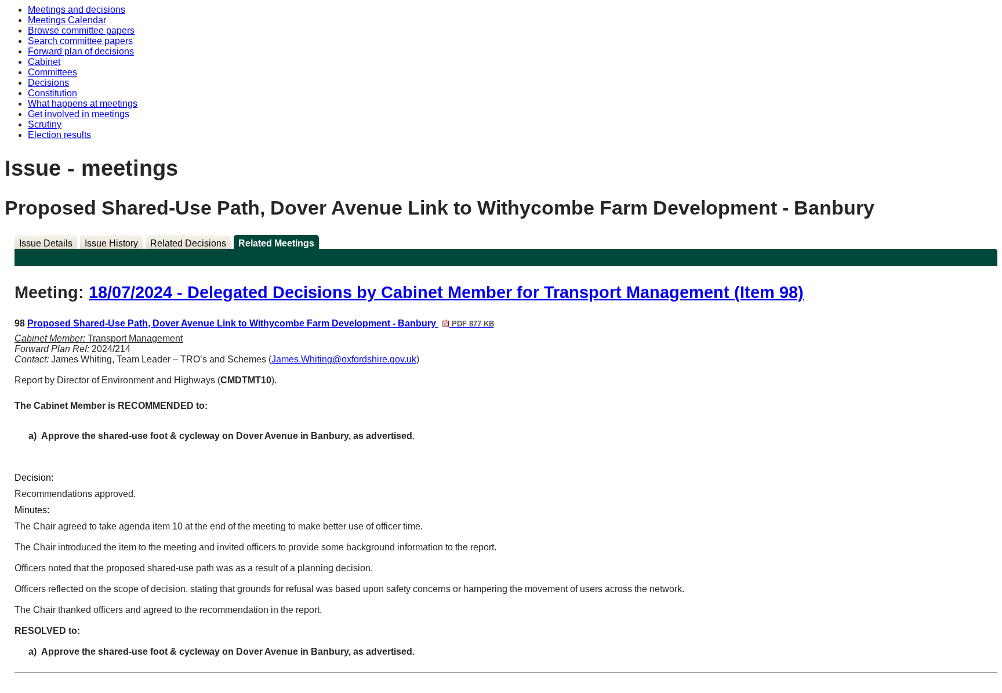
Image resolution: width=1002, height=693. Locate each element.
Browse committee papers (81, 30)
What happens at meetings (82, 103)
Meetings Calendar (67, 20)
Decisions (48, 83)
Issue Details (45, 243)
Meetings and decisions (76, 9)
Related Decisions (188, 243)
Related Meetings (276, 243)
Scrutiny (44, 124)
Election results (59, 135)
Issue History (111, 243)
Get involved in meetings (78, 114)
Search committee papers (80, 41)
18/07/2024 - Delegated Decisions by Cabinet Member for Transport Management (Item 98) (446, 292)
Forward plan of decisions (81, 51)
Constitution (52, 93)
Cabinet (44, 62)
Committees (52, 72)
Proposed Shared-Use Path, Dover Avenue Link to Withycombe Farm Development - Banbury (260, 323)
